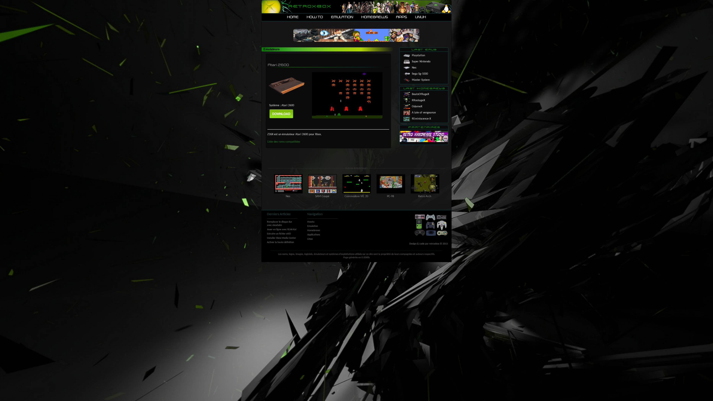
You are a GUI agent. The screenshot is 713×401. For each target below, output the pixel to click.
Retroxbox (309, 6)
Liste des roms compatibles (283, 141)
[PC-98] (391, 175)
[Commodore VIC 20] (357, 175)
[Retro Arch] (424, 175)
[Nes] (288, 175)
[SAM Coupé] (322, 175)
